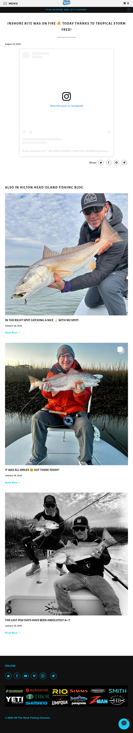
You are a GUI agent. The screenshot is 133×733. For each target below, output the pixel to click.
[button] (124, 724)
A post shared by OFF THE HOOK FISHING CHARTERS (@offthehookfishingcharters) (70, 151)
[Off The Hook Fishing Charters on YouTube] (26, 676)
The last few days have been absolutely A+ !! (37, 620)
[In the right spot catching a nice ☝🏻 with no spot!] (66, 254)
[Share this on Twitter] (100, 162)
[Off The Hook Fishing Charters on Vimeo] (35, 676)
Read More (11, 332)
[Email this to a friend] (124, 162)
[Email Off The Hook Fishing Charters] (54, 676)
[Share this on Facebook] (108, 162)
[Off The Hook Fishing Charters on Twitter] (9, 676)
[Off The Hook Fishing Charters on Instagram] (43, 676)
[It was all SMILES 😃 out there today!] (66, 404)
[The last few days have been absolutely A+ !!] (66, 554)
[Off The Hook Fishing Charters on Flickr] (48, 676)
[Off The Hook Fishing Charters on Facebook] (18, 676)
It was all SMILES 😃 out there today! (32, 470)
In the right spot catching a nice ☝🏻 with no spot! (42, 320)
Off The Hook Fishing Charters (32, 717)
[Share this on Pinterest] (116, 162)
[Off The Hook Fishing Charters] (66, 3)
